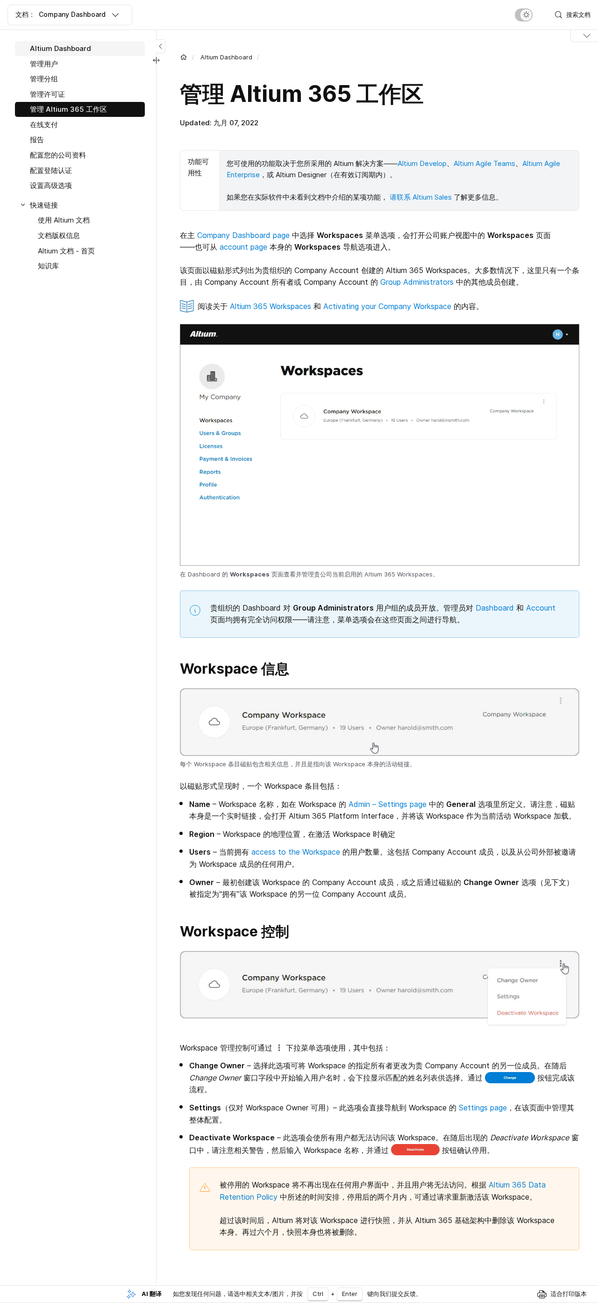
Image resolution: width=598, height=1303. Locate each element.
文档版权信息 (59, 235)
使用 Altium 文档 (64, 220)
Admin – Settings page (388, 804)
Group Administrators (417, 282)
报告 (37, 139)
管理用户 (44, 63)
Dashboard (495, 607)
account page (243, 247)
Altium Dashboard (226, 57)
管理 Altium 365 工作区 (68, 109)
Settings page (483, 1107)
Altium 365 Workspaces (270, 306)
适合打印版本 (568, 1293)
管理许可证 (47, 94)
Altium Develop (422, 163)
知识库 (48, 265)
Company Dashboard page (243, 235)
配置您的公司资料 (58, 155)
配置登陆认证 (51, 170)
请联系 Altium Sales (421, 197)
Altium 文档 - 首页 (66, 250)
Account (540, 607)
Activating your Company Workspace (387, 306)
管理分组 (44, 78)
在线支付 (44, 124)
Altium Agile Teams (484, 163)
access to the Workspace (295, 852)
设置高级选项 (51, 185)
